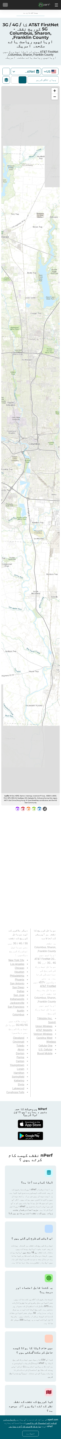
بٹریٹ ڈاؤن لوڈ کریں (15, 80)
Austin (20, 1010)
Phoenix (19, 979)
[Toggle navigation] (56, 5)
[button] (54, 91)
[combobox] (50, 71)
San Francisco (16, 1006)
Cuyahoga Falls (15, 1092)
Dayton (20, 1053)
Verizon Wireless (43, 1034)
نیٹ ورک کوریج (23, 80)
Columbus (18, 1014)
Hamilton (19, 1072)
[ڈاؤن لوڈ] (30, 1124)
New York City (16, 960)
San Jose (19, 995)
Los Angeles (17, 964)
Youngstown (17, 1065)
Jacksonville (17, 1002)
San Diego (18, 987)
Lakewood (18, 1088)
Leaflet (6, 796)
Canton (20, 1061)
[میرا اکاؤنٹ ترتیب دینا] (5, 5)
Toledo (20, 1045)
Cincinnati (18, 1041)
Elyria (21, 1084)
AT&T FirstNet (48, 986)
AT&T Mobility (44, 1030)
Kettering (19, 1080)
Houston (19, 971)
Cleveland (18, 1037)
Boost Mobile (44, 1053)
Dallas (20, 991)
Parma (20, 1057)
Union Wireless (43, 1026)
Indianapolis (17, 999)
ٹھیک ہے (30, 1433)
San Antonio (17, 983)
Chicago (19, 968)
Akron (21, 1049)
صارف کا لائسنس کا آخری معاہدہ (24, 1426)
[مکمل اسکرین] (6, 71)
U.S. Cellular (45, 1049)
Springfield (18, 1076)
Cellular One (45, 1045)
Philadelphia (17, 975)
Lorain (20, 1069)
